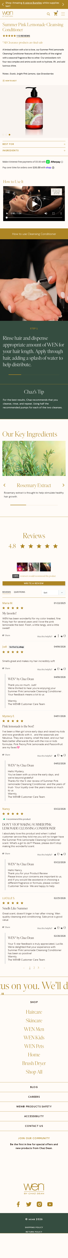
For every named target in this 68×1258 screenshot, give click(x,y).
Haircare (34, 1012)
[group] (34, 111)
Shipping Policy (34, 1227)
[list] (34, 111)
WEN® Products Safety (34, 1106)
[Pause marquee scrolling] (2, 994)
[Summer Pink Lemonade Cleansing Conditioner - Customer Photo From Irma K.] (33, 567)
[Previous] (4, 491)
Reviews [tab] (6, 592)
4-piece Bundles (32, 2)
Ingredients (11, 150)
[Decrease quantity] (5, 1244)
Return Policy (34, 1232)
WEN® (31, 1219)
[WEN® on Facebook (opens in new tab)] (18, 1204)
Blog (34, 1087)
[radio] (16, 1237)
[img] (34, 458)
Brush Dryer (34, 1063)
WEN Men (34, 1029)
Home (34, 1054)
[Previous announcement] (4, 4)
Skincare (34, 1020)
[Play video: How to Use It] (34, 204)
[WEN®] (19, 14)
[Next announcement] (63, 4)
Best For (8, 144)
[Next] (63, 491)
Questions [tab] (19, 592)
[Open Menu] (63, 14)
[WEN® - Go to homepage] (34, 1189)
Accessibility (34, 1116)
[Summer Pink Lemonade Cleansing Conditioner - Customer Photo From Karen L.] (45, 567)
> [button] (44, 967)
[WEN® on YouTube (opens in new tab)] (50, 1204)
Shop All (34, 1072)
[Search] (48, 14)
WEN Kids (34, 1037)
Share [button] (7, 635)
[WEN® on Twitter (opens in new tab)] (29, 1204)
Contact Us (34, 1125)
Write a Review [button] (34, 583)
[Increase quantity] (21, 1244)
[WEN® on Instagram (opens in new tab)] (39, 1204)
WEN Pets (34, 1046)
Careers (34, 1096)
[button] (34, 36)
